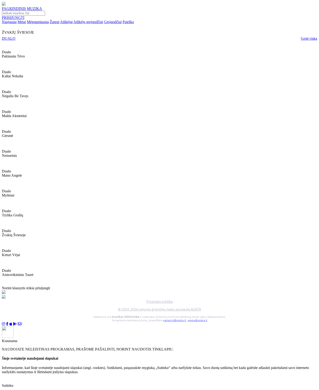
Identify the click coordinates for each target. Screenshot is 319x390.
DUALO (8, 38)
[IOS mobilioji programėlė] (10, 324)
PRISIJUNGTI (13, 18)
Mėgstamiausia (38, 22)
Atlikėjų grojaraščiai (88, 22)
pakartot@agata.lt (174, 320)
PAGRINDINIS (14, 9)
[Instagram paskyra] (3, 324)
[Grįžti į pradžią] (4, 4)
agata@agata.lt (197, 320)
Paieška (128, 22)
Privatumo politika (159, 302)
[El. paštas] (19, 324)
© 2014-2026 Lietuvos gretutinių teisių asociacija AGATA (159, 309)
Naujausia (9, 22)
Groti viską (309, 38)
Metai (22, 22)
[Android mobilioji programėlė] (15, 324)
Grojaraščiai (113, 22)
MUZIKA (34, 9)
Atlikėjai (66, 22)
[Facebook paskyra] (7, 324)
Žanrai (54, 22)
